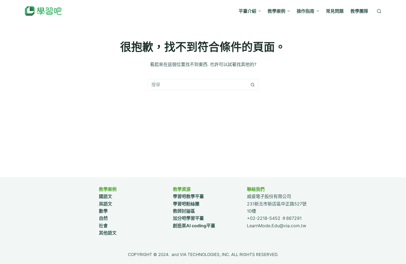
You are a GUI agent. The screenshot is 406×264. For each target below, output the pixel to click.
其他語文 (108, 233)
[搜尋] (379, 11)
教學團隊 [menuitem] (359, 11)
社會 (103, 225)
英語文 (105, 204)
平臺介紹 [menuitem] (247, 11)
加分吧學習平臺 (188, 218)
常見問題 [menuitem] (335, 11)
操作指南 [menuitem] (305, 11)
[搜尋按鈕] (252, 84)
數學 (103, 211)
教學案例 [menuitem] (276, 11)
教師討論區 (184, 211)
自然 (103, 218)
